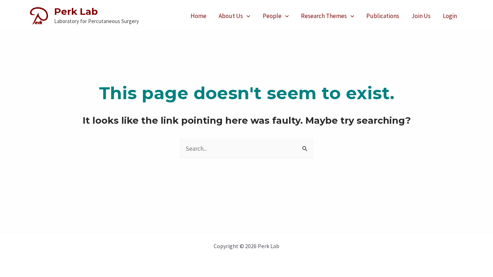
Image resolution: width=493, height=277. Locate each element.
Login (450, 16)
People (272, 16)
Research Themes (324, 16)
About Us (231, 16)
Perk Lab (76, 11)
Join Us (421, 16)
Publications (382, 16)
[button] (246, 15)
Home (198, 16)
